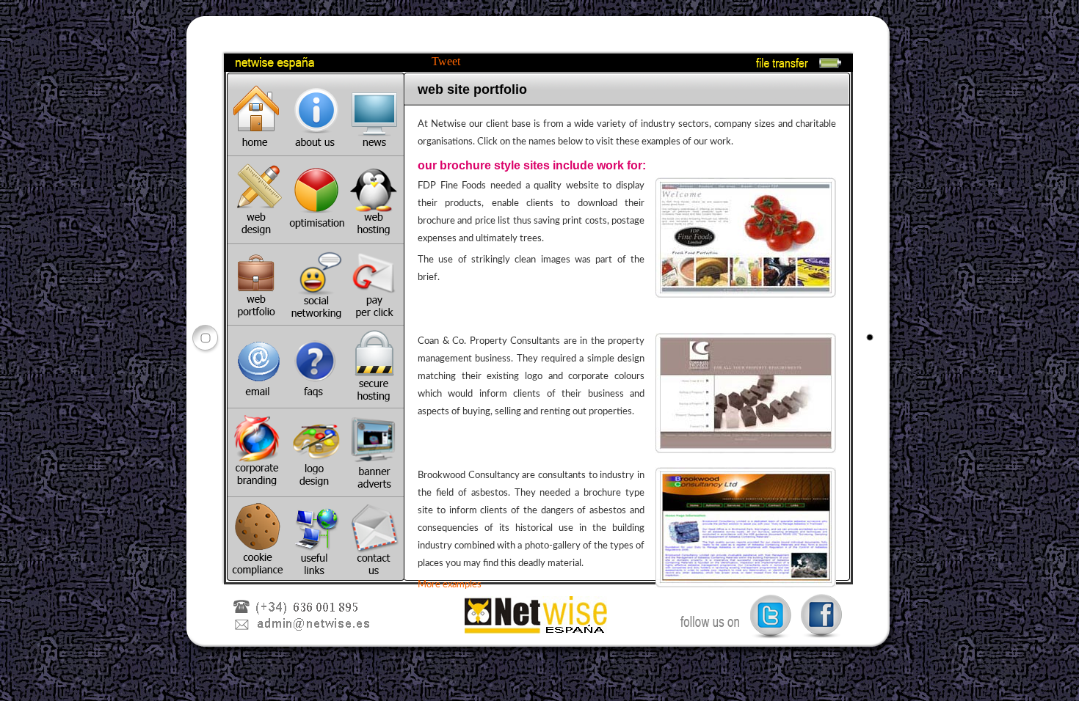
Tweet (446, 61)
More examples (450, 585)
